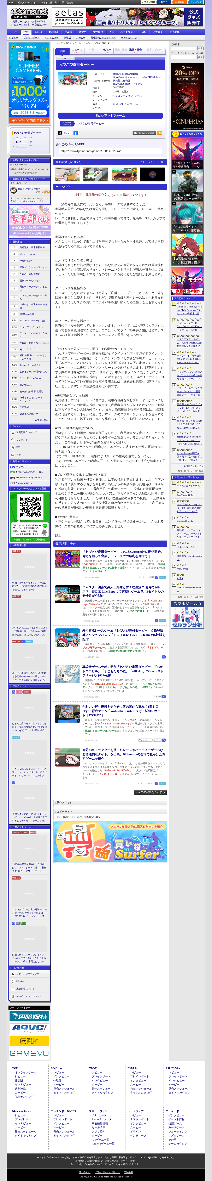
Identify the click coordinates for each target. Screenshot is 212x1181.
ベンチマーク (138, 1135)
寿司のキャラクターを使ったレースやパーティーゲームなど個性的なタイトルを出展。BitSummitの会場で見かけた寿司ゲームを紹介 (123, 754)
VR (112, 31)
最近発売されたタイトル (103, 37)
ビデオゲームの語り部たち (33, 371)
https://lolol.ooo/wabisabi (125, 73)
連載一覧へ (43, 420)
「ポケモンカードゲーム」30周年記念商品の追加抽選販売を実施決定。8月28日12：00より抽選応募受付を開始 (189, 343)
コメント (67, 133)
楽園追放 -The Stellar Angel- (189, 558)
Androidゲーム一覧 (103, 1143)
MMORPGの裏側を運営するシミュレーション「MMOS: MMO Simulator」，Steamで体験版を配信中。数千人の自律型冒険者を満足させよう (189, 441)
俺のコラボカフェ (29, 349)
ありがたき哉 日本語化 (31, 391)
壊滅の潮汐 (182, 568)
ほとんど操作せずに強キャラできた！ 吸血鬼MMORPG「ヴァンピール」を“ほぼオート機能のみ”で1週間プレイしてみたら (29, 727)
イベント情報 (176, 1119)
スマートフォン (98, 1111)
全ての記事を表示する (151, 792)
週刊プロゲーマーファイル (33, 267)
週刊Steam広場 (27, 314)
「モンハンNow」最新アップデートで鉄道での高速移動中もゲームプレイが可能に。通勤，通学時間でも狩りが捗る (189, 375)
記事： (39, 192)
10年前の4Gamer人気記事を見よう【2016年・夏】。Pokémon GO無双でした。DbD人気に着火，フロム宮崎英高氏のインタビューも (29, 632)
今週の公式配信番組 (30, 274)
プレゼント (22, 440)
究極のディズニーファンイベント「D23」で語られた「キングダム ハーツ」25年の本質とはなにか (29, 958)
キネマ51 (24, 407)
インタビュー (52, 37)
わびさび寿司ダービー (29, 188)
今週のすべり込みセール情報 (33, 306)
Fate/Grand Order (185, 495)
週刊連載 (20, 1088)
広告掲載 (128, 1172)
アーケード (172, 1111)
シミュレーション (123, 95)
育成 (115, 103)
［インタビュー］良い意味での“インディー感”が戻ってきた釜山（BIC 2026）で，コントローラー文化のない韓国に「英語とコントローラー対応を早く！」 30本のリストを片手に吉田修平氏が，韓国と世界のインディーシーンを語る (29, 913)
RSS (11, 2)
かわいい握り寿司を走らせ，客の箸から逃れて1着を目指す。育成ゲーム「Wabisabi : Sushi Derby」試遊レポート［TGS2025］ (121, 711)
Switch (68, 31)
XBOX (38, 31)
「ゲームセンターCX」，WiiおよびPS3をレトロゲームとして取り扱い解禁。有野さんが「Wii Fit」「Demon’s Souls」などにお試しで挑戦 (189, 327)
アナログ (158, 31)
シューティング (177, 1131)
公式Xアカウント (27, 2)
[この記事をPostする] (60, 133)
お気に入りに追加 (145, 133)
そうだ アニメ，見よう (31, 327)
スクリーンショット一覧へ (152, 162)
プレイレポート (32, 37)
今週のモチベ (26, 260)
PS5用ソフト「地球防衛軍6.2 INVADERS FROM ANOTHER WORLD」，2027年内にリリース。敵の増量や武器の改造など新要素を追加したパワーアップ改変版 (189, 359)
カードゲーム (176, 1127)
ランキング (196, 2)
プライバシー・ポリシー (107, 1172)
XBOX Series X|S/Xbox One (29, 472)
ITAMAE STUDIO (122, 84)
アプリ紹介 (98, 1131)
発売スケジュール (64, 1088)
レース (138, 95)
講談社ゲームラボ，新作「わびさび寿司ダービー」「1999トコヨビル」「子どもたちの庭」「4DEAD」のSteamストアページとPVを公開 (123, 671)
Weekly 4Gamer (27, 254)
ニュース (21, 138)
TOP (14, 31)
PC (26, 32)
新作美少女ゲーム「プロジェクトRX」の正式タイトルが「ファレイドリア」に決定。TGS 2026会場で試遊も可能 (189, 408)
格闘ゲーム (175, 1123)
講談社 (116, 80)
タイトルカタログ (64, 1092)
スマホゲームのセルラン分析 (33, 297)
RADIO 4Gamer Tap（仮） (33, 320)
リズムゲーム (176, 1135)
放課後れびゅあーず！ (31, 413)
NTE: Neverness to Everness (189, 589)
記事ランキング (24, 1096)
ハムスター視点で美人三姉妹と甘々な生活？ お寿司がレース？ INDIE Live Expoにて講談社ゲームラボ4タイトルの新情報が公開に (123, 592)
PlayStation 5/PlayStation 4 (29, 477)
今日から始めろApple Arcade (34, 342)
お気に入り (164, 2)
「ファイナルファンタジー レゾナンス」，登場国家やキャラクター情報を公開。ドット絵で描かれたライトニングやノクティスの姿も (189, 392)
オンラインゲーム (25, 1072)
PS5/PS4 (53, 31)
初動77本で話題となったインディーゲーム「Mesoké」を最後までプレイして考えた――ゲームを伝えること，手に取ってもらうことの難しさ (29, 818)
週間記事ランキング (26, 432)
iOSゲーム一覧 (100, 1139)
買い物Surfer (26, 385)
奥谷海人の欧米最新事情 (32, 247)
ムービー (80, 37)
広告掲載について (25, 988)
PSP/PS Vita (173, 1068)
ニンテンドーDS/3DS (63, 1111)
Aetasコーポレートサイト (29, 996)
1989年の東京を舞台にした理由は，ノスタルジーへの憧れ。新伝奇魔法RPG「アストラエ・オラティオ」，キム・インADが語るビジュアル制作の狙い (29, 868)
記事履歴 (179, 2)
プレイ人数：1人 (128, 103)
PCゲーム (20, 466)
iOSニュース (99, 1115)
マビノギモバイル (186, 546)
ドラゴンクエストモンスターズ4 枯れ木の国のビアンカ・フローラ (189, 508)
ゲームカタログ (129, 37)
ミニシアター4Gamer (30, 378)
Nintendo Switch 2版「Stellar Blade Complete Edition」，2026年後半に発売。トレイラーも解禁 (189, 310)
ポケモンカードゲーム (188, 485)
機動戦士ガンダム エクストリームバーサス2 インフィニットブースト (189, 533)
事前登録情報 (100, 1123)
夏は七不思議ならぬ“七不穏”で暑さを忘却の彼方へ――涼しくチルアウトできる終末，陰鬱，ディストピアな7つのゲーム (29, 677)
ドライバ (20, 454)
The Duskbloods (185, 521)
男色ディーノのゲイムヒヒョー (33, 288)
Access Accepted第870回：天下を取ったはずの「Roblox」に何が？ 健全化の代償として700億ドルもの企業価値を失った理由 (189, 457)
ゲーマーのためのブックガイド (33, 335)
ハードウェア (127, 31)
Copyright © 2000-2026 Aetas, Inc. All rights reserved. (106, 1176)
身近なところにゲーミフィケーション (33, 399)
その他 (172, 1139)
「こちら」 (124, 1161)
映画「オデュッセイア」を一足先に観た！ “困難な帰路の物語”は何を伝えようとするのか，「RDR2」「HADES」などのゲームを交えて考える (29, 586)
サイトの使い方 (49, 2)
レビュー (13, 37)
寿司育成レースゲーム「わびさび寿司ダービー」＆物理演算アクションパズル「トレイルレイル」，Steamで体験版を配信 (123, 635)
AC (144, 31)
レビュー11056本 (20, 24)
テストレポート (139, 1119)
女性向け (98, 31)
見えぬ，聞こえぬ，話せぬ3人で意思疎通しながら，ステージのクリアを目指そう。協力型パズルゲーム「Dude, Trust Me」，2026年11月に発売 (189, 424)
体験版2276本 (39, 24)
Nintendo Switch (24, 483)
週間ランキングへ (194, 466)
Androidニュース (102, 1119)
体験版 (67, 37)
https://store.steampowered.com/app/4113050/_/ (136, 77)
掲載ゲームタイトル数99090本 (29, 21)
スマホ (82, 31)
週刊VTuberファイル (30, 280)
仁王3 (180, 578)
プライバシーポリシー (27, 973)
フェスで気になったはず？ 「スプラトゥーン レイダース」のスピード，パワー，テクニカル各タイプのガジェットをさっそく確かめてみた (29, 772)
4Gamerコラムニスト (30, 365)
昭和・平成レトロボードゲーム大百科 (33, 357)
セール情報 (98, 1127)
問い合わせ (67, 2)
